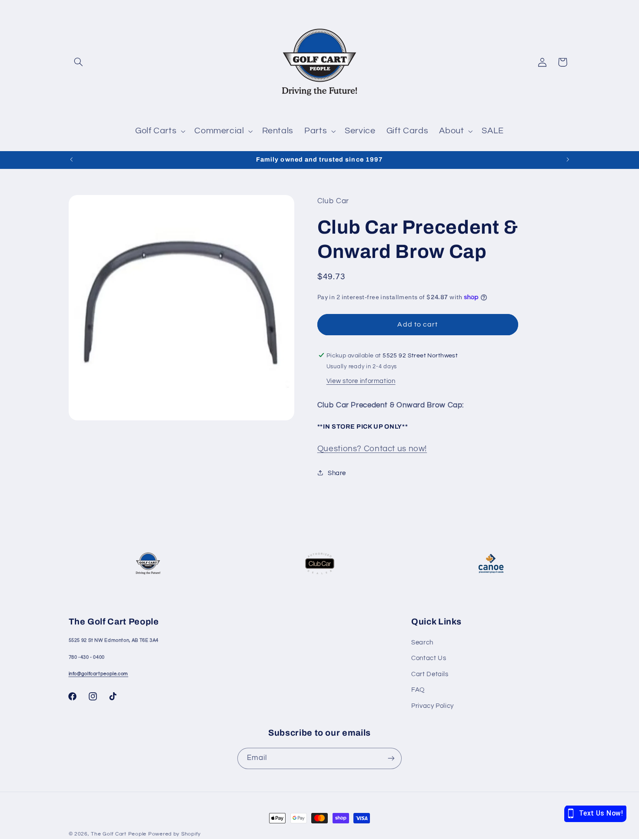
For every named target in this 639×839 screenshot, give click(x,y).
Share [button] (337, 472)
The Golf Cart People (118, 834)
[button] (79, 62)
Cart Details (430, 674)
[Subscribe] (391, 758)
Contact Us (428, 658)
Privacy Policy (432, 706)
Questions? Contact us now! (372, 449)
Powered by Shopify (174, 834)
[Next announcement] (567, 159)
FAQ (418, 690)
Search (422, 642)
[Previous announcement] (71, 159)
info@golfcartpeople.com (99, 673)
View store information (361, 380)
